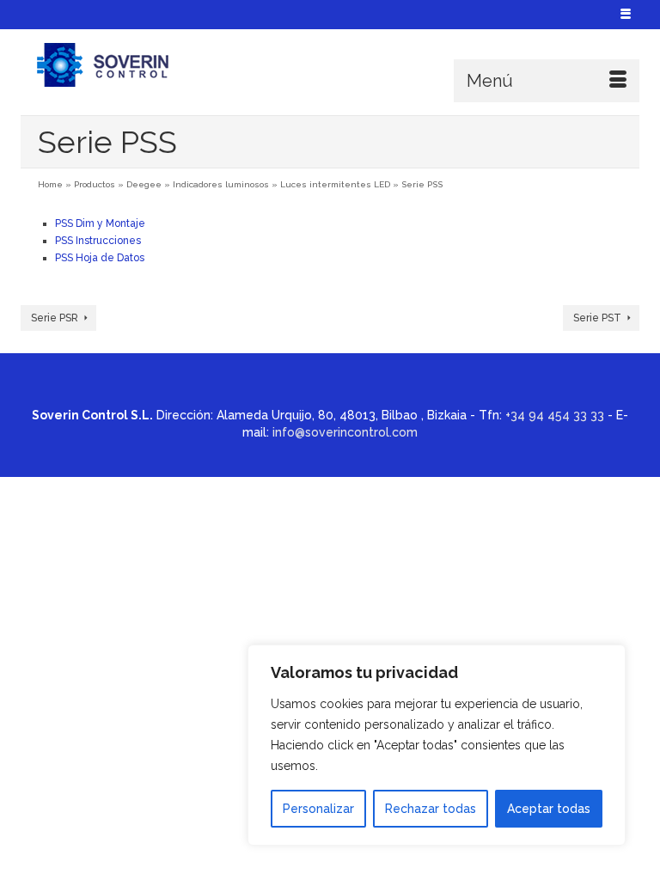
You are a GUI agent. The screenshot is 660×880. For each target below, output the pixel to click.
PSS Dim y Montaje (100, 223)
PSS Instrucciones (98, 241)
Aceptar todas (548, 809)
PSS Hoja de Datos (99, 258)
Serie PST (597, 318)
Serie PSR (54, 318)
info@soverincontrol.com (345, 432)
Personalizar (318, 809)
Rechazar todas (430, 809)
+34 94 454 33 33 (554, 415)
